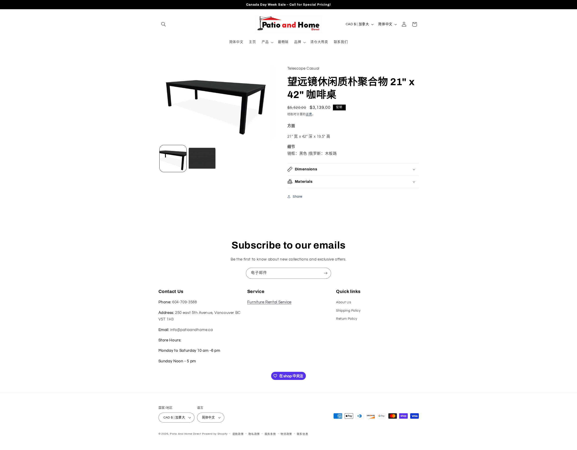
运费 (309, 114)
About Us (343, 302)
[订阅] (326, 273)
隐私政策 (254, 434)
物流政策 (286, 434)
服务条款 (270, 434)
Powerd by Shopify (215, 434)
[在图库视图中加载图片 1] (173, 158)
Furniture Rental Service (269, 302)
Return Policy (346, 318)
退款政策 (238, 434)
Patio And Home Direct (185, 434)
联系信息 (302, 434)
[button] (163, 24)
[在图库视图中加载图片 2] (202, 158)
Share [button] (297, 196)
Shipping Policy (348, 310)
